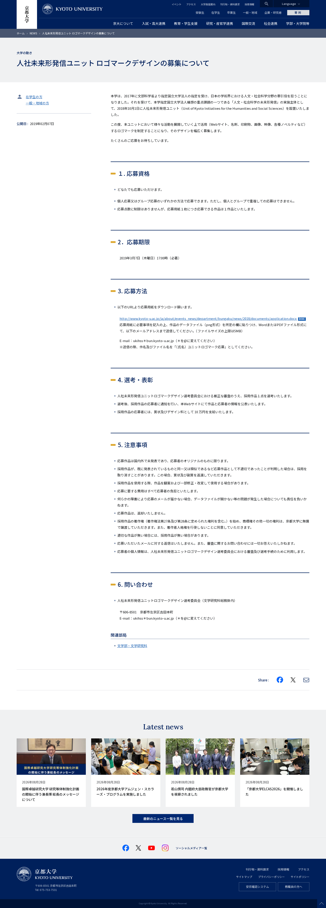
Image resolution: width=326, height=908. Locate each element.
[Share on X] (293, 680)
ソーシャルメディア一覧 (191, 848)
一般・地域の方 (37, 103)
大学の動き (24, 53)
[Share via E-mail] (306, 680)
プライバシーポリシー (271, 876)
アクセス (191, 4)
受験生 (200, 12)
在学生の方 (34, 96)
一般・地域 (250, 12)
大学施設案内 (208, 4)
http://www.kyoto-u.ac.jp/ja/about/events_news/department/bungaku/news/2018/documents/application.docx (208, 318)
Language (289, 4)
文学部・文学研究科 (132, 645)
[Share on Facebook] (280, 680)
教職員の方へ (293, 887)
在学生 (215, 12)
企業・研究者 (273, 12)
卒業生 (231, 12)
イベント (176, 4)
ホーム (21, 33)
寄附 (298, 12)
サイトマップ (244, 876)
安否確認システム (257, 887)
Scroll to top (321, 903)
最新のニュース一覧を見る (163, 818)
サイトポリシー (300, 876)
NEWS (33, 33)
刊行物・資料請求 (230, 4)
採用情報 (249, 4)
